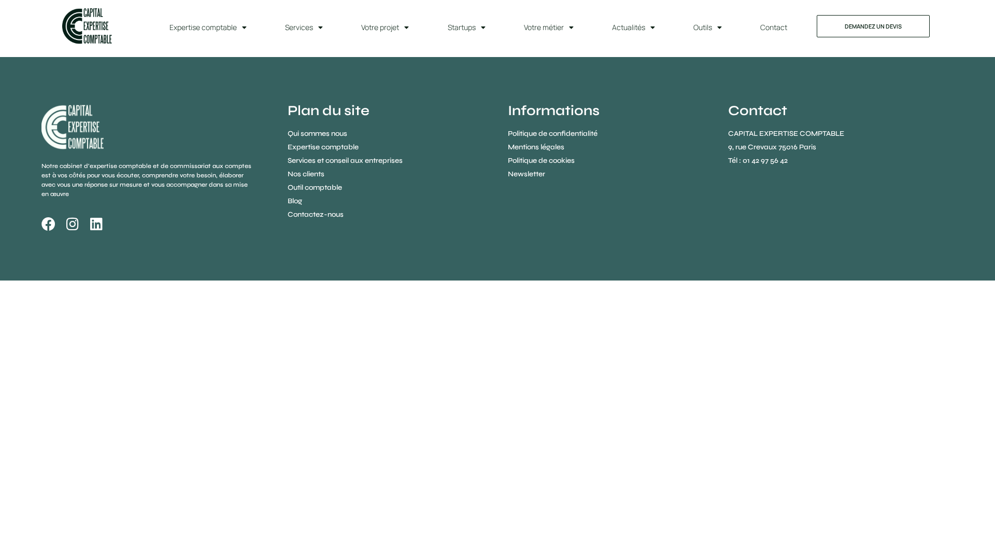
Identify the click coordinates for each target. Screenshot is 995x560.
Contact (773, 27)
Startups (462, 27)
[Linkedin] (96, 224)
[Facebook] (48, 224)
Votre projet (380, 27)
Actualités (628, 27)
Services (299, 27)
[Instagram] (72, 224)
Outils (702, 27)
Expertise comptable (203, 27)
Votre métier (544, 27)
